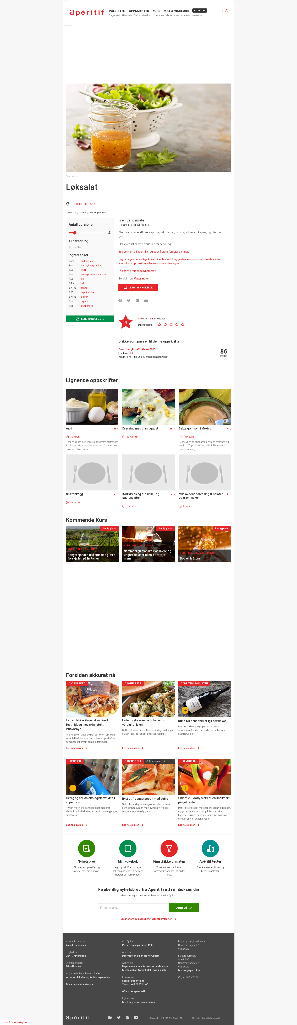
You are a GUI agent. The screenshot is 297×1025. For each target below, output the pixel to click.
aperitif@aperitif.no (133, 980)
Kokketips (197, 15)
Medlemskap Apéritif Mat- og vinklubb (144, 970)
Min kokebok (172, 15)
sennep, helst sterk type (93, 274)
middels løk (87, 261)
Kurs (156, 11)
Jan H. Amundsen (76, 955)
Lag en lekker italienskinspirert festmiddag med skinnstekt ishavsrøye (87, 724)
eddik (83, 270)
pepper (84, 288)
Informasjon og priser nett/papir (140, 955)
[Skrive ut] (145, 300)
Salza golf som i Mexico (195, 428)
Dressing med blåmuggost (140, 428)
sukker (84, 297)
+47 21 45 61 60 (139, 984)
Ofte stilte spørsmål (133, 991)
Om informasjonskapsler (80, 984)
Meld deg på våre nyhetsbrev (138, 1002)
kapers (84, 301)
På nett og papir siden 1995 (137, 945)
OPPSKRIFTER (139, 11)
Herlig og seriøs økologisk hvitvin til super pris (90, 800)
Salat (93, 203)
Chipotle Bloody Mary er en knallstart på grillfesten (204, 800)
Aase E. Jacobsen (76, 945)
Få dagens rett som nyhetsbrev (137, 271)
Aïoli (69, 428)
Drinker (137, 15)
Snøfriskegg (74, 494)
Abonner (199, 10)
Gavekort (146, 15)
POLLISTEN (117, 11)
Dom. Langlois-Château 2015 (137, 349)
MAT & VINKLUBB (176, 11)
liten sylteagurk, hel (91, 265)
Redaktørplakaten (100, 977)
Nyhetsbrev (158, 15)
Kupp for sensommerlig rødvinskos (202, 721)
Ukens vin (127, 15)
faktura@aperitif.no (189, 970)
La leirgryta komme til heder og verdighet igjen (143, 722)
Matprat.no (141, 278)
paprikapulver (88, 292)
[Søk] (226, 11)
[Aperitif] (86, 12)
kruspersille (87, 305)
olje (82, 279)
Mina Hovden (73, 966)
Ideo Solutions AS (211, 1018)
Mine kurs (185, 15)
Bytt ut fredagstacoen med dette (145, 798)
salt (83, 283)
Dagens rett (114, 15)
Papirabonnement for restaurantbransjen (145, 966)
